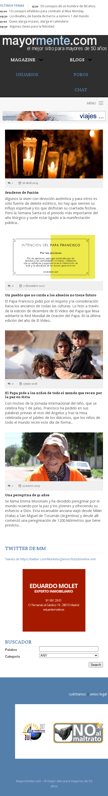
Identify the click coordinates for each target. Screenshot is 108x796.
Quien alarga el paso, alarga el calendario (39, 21)
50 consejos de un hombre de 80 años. (68, 6)
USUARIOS (27, 74)
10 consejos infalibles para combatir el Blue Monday (46, 11)
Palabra (11, 650)
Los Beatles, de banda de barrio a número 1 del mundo (49, 16)
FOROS (81, 74)
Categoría (12, 656)
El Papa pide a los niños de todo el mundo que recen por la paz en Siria (53, 395)
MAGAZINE (23, 60)
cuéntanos (77, 694)
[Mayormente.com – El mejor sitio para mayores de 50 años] (54, 43)
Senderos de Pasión (22, 192)
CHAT (81, 90)
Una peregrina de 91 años (27, 495)
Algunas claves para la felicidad (32, 26)
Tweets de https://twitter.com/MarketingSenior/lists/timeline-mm (50, 559)
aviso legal (98, 694)
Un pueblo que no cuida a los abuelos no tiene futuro (50, 295)
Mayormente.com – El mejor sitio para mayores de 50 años (27, 103)
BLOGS (77, 60)
